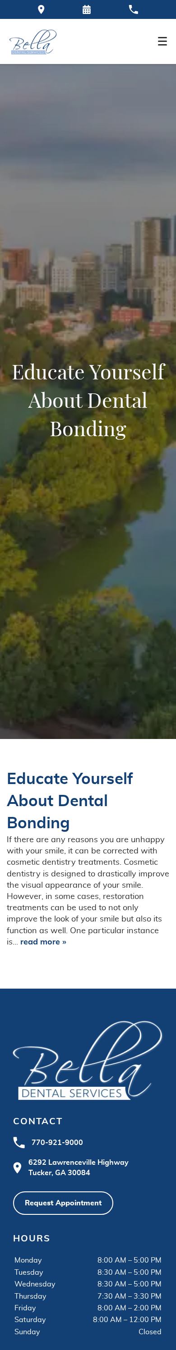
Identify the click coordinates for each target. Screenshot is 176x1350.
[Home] (33, 41)
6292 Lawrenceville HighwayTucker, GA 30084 (78, 1167)
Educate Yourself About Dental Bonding (70, 801)
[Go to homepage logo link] (88, 1059)
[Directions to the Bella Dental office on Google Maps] (41, 9)
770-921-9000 (57, 1142)
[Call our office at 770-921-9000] (133, 9)
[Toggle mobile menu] (162, 41)
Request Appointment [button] (63, 1203)
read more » (43, 942)
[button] (87, 9)
